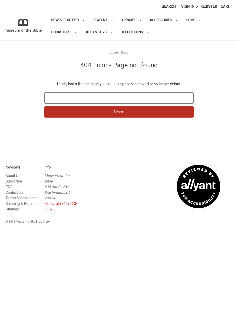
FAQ (9, 187)
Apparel (129, 20)
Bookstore (61, 32)
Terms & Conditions (21, 198)
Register (208, 6)
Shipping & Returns (21, 203)
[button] (225, 6)
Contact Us (14, 192)
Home (191, 20)
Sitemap (12, 209)
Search (169, 6)
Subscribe (14, 181)
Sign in (187, 6)
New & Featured (65, 20)
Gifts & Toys (96, 32)
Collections (132, 32)
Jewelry (100, 20)
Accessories (161, 20)
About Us (13, 175)
